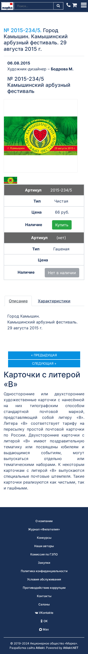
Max (45, 629)
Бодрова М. (62, 68)
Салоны (44, 604)
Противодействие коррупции (44, 588)
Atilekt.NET (70, 648)
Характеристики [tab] (54, 300)
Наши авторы (44, 546)
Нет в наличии (62, 272)
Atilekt (40, 648)
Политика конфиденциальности (44, 571)
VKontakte (45, 613)
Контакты (44, 596)
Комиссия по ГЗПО (44, 554)
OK (45, 621)
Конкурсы (44, 537)
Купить (61, 224)
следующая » (44, 363)
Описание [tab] (18, 300)
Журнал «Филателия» (44, 529)
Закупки (44, 562)
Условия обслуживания (44, 579)
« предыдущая (44, 355)
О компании (44, 521)
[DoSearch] (59, 6)
